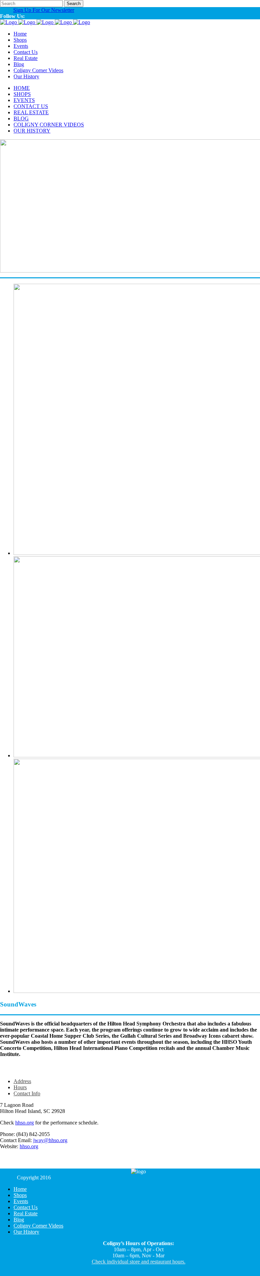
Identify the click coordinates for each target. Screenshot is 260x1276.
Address (22, 1081)
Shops (20, 1195)
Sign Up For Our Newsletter (43, 10)
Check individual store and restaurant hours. (139, 1261)
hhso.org (24, 1122)
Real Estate (26, 1213)
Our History (26, 1232)
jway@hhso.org (50, 1140)
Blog (19, 1219)
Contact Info (27, 1093)
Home (20, 1189)
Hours (20, 1087)
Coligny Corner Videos (38, 1226)
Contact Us (26, 1207)
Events (21, 1201)
